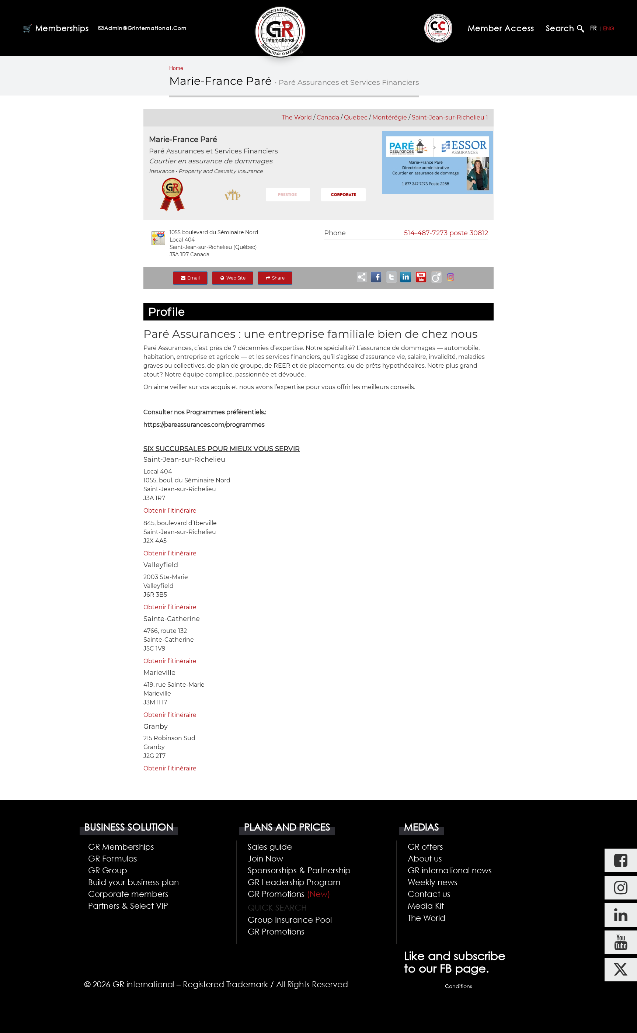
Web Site (235, 278)
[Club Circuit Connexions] (438, 27)
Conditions (458, 986)
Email (193, 278)
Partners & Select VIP (128, 905)
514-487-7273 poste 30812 (446, 233)
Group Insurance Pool (290, 919)
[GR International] (280, 31)
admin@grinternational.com (145, 28)
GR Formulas (112, 858)
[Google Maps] (158, 238)
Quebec (356, 117)
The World (297, 117)
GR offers (425, 846)
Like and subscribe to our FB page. (454, 961)
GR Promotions (289, 893)
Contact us (429, 893)
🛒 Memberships (56, 28)
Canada (328, 117)
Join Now (265, 858)
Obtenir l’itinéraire (169, 510)
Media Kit (426, 905)
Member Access (501, 28)
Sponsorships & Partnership (299, 870)
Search (561, 28)
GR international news (450, 870)
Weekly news (432, 882)
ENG (608, 28)
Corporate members (128, 893)
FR (593, 28)
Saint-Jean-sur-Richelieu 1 (450, 117)
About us (425, 858)
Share (278, 278)
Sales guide (270, 846)
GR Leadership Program (294, 882)
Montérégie (389, 117)
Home (176, 68)
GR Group (107, 870)
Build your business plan (133, 882)
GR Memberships (121, 846)
